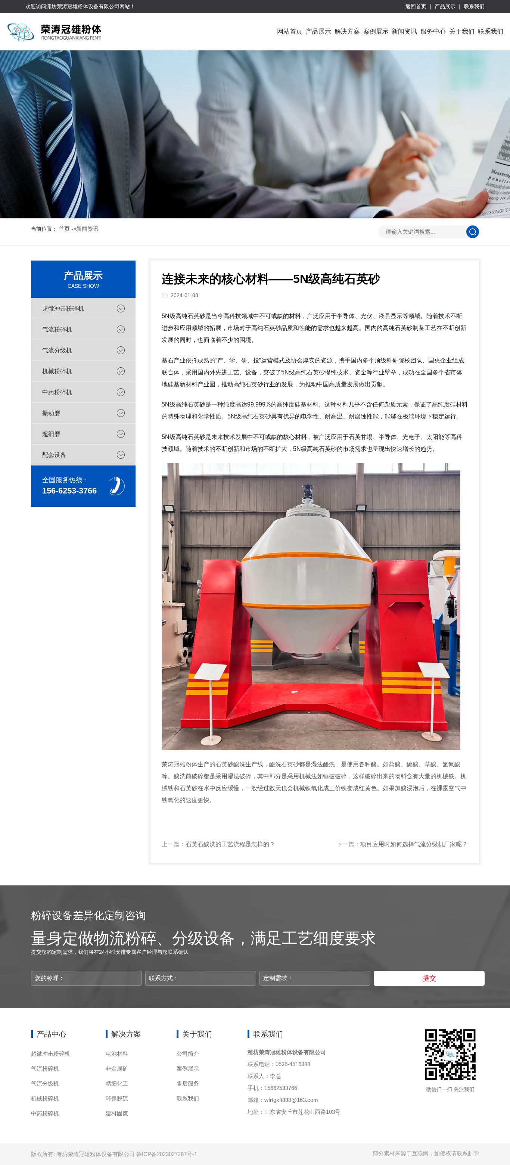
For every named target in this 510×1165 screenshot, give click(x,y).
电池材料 (117, 1053)
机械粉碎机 (57, 371)
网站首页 (289, 31)
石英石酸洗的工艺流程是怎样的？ (230, 844)
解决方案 (347, 31)
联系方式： (164, 978)
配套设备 (54, 455)
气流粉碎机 (57, 329)
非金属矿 (117, 1068)
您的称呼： (50, 978)
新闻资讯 (404, 31)
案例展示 (376, 31)
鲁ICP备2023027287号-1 (166, 1154)
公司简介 (188, 1053)
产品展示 (445, 6)
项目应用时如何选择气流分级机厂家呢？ (414, 844)
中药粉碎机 (57, 392)
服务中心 (433, 31)
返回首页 (415, 6)
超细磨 (51, 434)
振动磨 (51, 413)
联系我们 (474, 6)
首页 (64, 228)
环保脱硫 (117, 1098)
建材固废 (117, 1113)
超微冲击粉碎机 (63, 308)
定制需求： (278, 978)
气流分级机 (57, 350)
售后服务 (188, 1083)
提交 (429, 978)
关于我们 (462, 31)
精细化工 (117, 1083)
